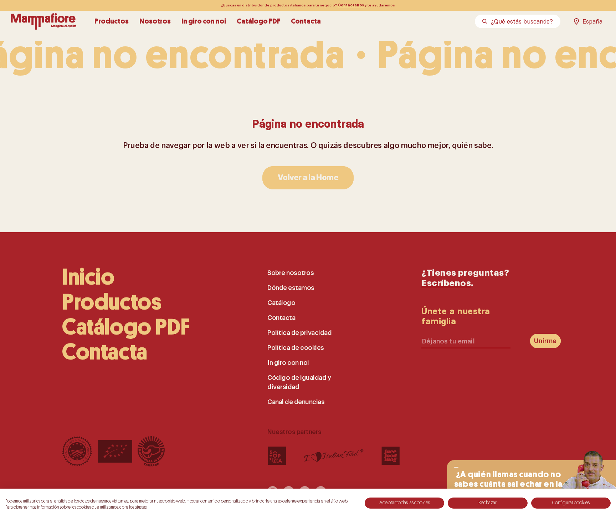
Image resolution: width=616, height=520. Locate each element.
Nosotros (155, 21)
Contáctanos (351, 5)
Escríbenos (446, 283)
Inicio (88, 277)
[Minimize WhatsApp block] (456, 467)
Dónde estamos (290, 288)
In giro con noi (203, 21)
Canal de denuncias (295, 402)
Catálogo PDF (258, 21)
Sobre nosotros (290, 273)
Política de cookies (295, 348)
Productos (111, 21)
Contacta (306, 21)
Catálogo (281, 303)
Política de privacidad (299, 333)
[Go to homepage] (43, 21)
